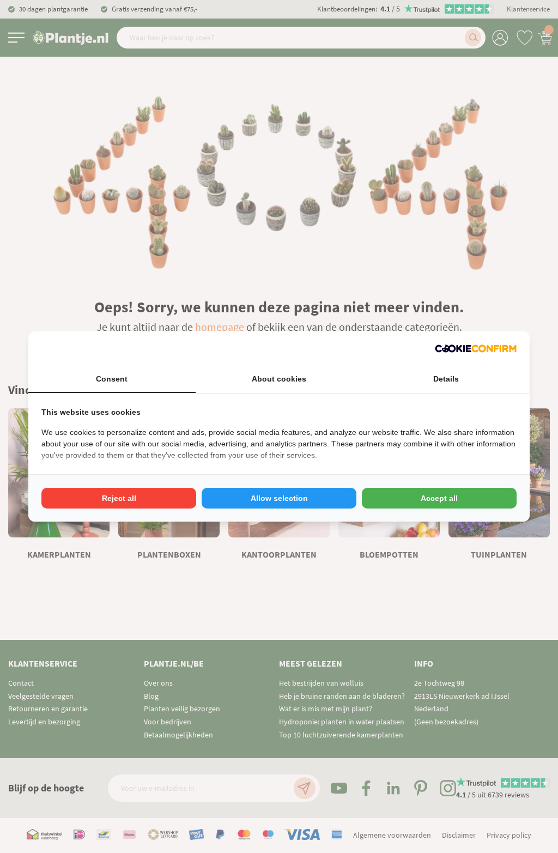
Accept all (439, 498)
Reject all (119, 498)
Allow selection (279, 498)
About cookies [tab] (279, 378)
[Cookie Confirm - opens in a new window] (476, 348)
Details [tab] (446, 378)
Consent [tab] (112, 378)
